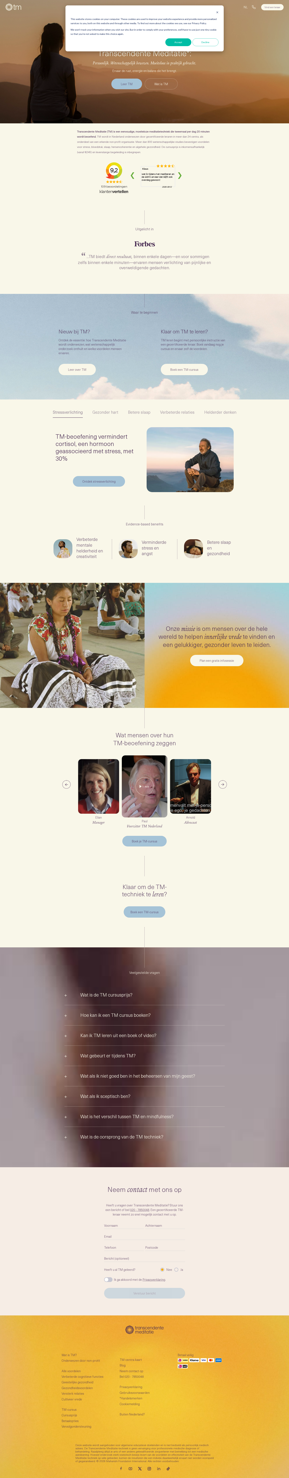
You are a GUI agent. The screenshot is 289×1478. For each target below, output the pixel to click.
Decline (205, 42)
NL (246, 7)
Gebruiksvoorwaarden (135, 1392)
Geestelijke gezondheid (77, 1382)
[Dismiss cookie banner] (217, 13)
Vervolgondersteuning (76, 1426)
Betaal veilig (186, 1355)
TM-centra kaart (131, 1359)
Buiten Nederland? (132, 1414)
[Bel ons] (254, 7)
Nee (169, 1269)
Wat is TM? (69, 1355)
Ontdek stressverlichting (99, 481)
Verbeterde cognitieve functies (82, 1376)
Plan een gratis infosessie (217, 660)
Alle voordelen (71, 1371)
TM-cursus (69, 1409)
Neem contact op (131, 1371)
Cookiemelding (130, 1404)
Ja (181, 1269)
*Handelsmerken (131, 1398)
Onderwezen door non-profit (81, 1360)
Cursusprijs (69, 1415)
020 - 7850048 (139, 1209)
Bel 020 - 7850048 (132, 1376)
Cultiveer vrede (72, 1399)
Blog (123, 1365)
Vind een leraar (272, 7)
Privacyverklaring (154, 1279)
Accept (178, 42)
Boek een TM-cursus (144, 912)
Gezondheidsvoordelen (77, 1388)
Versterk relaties (73, 1393)
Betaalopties (70, 1421)
